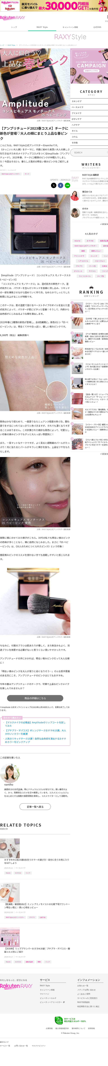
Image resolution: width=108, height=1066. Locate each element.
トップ (14, 27)
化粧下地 (42, 917)
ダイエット (78, 271)
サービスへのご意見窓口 (87, 998)
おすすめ (18, 873)
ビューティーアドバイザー (51, 1002)
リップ (28, 873)
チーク (27, 174)
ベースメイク (12, 170)
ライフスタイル (85, 276)
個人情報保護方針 (62, 1028)
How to (8, 873)
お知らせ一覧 (82, 986)
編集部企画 (29, 962)
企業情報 (49, 1028)
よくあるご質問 (83, 994)
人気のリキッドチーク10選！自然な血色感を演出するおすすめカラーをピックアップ (35, 740)
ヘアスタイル (83, 261)
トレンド (94, 256)
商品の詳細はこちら (35, 698)
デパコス (92, 271)
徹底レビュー (96, 251)
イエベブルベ (100, 261)
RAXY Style (42, 27)
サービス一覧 (5, 1046)
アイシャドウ (79, 256)
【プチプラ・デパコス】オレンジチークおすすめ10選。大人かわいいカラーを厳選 (35, 732)
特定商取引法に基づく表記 (88, 1006)
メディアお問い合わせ (86, 990)
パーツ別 (92, 266)
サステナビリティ (39, 1046)
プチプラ (32, 917)
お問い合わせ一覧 (21, 1046)
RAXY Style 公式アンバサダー (11, 174)
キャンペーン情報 (70, 27)
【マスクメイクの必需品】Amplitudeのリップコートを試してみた (35, 724)
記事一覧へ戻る (35, 806)
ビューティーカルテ (48, 998)
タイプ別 (100, 276)
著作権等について (78, 1028)
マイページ (44, 994)
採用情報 (91, 1028)
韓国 (39, 962)
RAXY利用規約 (83, 1002)
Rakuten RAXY (12, 18)
